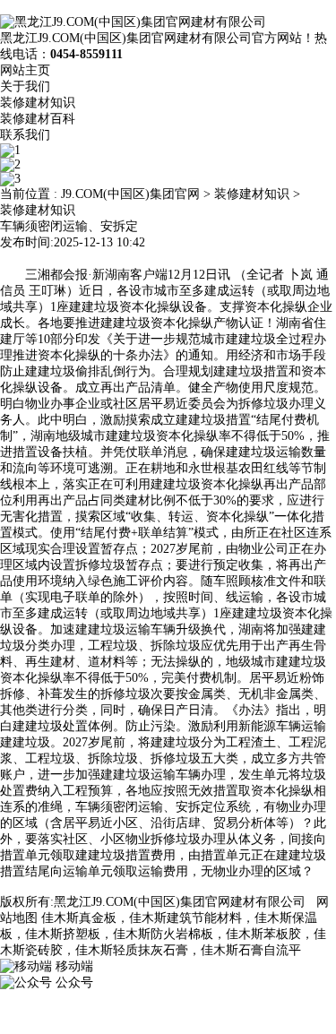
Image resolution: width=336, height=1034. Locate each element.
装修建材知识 (37, 102)
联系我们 (25, 135)
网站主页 (25, 70)
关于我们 (25, 86)
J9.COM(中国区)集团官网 (130, 194)
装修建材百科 (37, 118)
